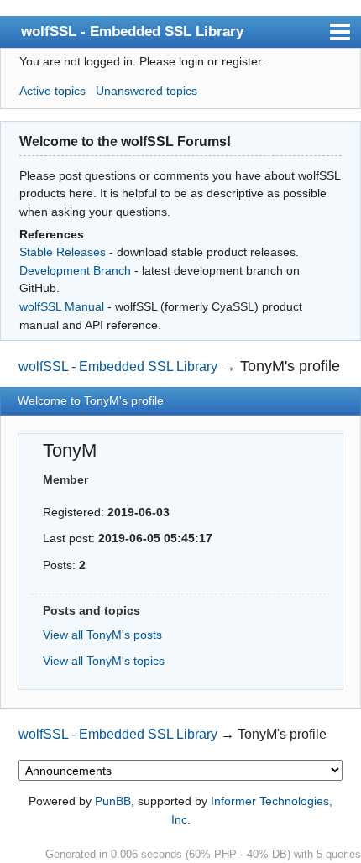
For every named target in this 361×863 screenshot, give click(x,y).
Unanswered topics (146, 90)
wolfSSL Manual (61, 306)
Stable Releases (62, 252)
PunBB (113, 801)
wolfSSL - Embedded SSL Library (132, 31)
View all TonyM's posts (102, 634)
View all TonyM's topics (104, 660)
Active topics (52, 90)
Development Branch (75, 270)
